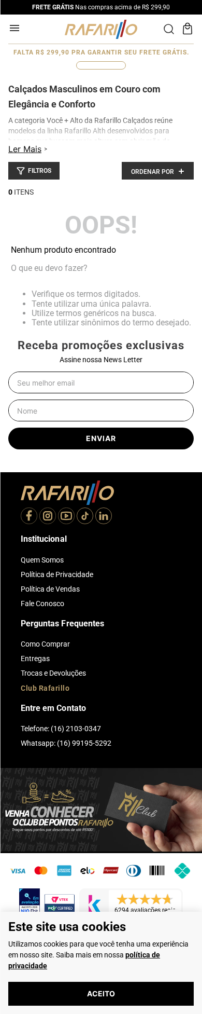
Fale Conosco (42, 603)
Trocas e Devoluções (53, 673)
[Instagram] (47, 517)
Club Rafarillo (45, 688)
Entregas (35, 658)
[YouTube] (66, 517)
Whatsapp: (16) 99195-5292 (66, 743)
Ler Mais (24, 149)
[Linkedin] (103, 517)
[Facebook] (29, 517)
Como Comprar (45, 644)
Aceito (101, 993)
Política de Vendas (50, 589)
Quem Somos (42, 560)
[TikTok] (85, 517)
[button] (34, 170)
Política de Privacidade (57, 574)
